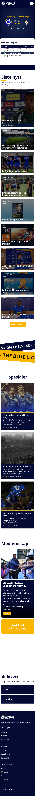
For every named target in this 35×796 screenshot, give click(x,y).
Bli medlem (5, 739)
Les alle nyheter (17, 324)
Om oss (3, 750)
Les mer (6, 614)
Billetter (4, 736)
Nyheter (4, 732)
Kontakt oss (5, 754)
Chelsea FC (5, 758)
